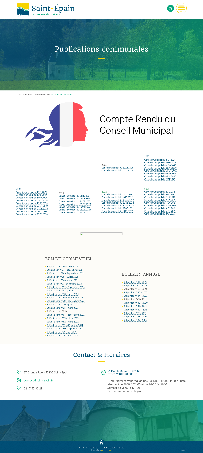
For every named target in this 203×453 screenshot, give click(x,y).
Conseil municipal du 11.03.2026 (117, 170)
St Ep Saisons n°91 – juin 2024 (62, 290)
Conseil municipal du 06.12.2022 (117, 194)
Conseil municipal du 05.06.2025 (160, 170)
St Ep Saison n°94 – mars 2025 (62, 280)
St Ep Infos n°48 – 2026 (135, 282)
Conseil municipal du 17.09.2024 (31, 197)
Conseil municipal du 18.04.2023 (74, 207)
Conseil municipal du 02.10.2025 (160, 176)
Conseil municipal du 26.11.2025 (159, 179)
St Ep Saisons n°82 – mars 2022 (63, 321)
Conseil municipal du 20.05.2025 (160, 168)
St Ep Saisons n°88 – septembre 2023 (66, 301)
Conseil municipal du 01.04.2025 (160, 165)
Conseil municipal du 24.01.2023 (74, 212)
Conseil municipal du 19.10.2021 (159, 197)
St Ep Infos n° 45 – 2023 (135, 292)
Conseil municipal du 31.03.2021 (160, 211)
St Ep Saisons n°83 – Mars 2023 (63, 318)
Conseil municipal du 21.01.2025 (160, 159)
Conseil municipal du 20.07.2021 (160, 205)
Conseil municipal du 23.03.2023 (75, 209)
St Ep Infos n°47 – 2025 (135, 285)
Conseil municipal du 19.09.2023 (74, 198)
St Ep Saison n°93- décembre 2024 (64, 283)
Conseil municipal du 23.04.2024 (32, 206)
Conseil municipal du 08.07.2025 (160, 173)
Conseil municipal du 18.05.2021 (160, 208)
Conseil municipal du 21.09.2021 (160, 200)
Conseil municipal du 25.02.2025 (160, 162)
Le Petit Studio (107, 450)
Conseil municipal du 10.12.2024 (31, 192)
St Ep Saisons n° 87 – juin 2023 (62, 304)
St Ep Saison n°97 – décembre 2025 (64, 269)
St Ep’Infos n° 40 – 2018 (135, 309)
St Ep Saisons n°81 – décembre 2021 (65, 325)
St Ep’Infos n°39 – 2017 (135, 313)
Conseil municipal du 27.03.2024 (32, 208)
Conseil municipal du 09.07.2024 (32, 200)
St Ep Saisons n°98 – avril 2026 (62, 266)
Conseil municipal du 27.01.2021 (159, 213)
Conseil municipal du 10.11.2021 (159, 194)
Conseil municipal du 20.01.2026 (117, 167)
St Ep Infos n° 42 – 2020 (136, 302)
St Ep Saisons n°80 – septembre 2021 (65, 328)
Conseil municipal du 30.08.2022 (118, 200)
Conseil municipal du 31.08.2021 (160, 202)
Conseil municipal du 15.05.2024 (32, 203)
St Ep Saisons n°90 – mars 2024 (63, 294)
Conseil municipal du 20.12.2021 (160, 191)
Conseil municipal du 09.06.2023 (75, 204)
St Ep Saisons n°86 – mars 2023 (63, 307)
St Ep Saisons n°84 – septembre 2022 (66, 314)
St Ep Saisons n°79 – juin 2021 (62, 332)
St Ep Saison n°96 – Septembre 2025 (65, 273)
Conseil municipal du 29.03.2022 (118, 208)
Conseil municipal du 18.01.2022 (117, 211)
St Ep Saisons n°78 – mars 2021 (62, 335)
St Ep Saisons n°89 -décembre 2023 (65, 297)
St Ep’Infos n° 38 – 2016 (135, 316)
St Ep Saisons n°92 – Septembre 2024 (66, 287)
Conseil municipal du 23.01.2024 (32, 214)
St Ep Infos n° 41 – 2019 (135, 306)
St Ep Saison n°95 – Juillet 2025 (62, 276)
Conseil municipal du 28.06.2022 (118, 202)
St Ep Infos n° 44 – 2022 (135, 295)
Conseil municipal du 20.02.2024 (32, 211)
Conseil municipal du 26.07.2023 (74, 201)
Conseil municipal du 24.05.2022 (118, 205)
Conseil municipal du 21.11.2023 (74, 195)
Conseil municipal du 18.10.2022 (117, 197)
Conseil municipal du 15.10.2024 (31, 194)
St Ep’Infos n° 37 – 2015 (135, 320)
